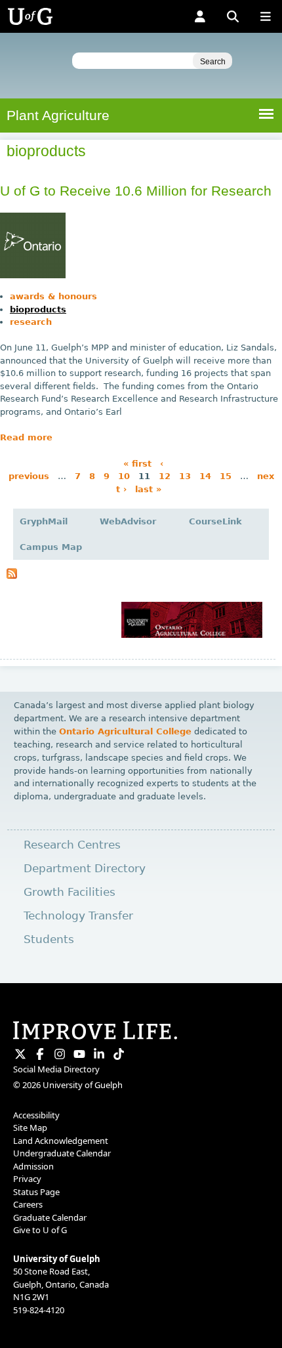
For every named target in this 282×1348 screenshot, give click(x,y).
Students (49, 939)
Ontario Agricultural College (125, 731)
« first (137, 463)
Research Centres (72, 845)
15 (226, 476)
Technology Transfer (78, 916)
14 (205, 476)
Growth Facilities (69, 892)
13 (185, 476)
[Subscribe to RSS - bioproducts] (12, 576)
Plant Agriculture (58, 115)
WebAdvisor (128, 521)
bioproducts (38, 309)
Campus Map (51, 547)
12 (165, 476)
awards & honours (53, 296)
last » (148, 489)
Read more (26, 437)
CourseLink (215, 521)
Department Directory (85, 868)
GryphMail (44, 521)
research (31, 322)
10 (124, 476)
